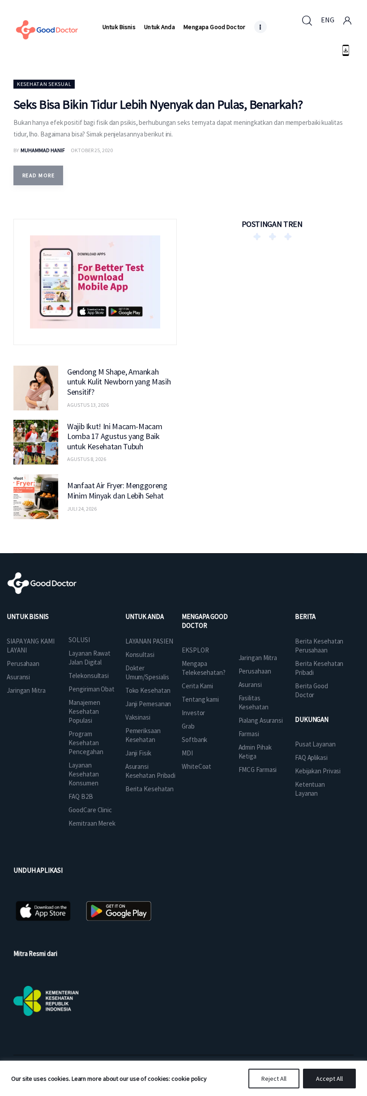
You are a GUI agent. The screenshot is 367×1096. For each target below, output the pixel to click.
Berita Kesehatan (149, 789)
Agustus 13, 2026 (88, 404)
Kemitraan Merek (91, 823)
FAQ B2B (80, 796)
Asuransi (18, 677)
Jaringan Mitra (26, 690)
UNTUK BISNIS (28, 616)
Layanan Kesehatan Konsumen (83, 774)
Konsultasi (139, 654)
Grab (188, 726)
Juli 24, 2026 (82, 508)
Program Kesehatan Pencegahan (85, 742)
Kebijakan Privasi (318, 771)
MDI (187, 753)
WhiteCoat (196, 766)
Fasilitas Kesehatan (254, 702)
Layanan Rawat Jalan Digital (89, 657)
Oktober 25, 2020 (92, 150)
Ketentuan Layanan (310, 788)
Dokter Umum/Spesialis (147, 672)
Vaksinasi (137, 717)
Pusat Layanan (315, 744)
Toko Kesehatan (148, 690)
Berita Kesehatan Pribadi (319, 668)
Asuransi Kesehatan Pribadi (150, 771)
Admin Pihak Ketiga (255, 751)
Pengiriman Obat (91, 689)
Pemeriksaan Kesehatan (143, 735)
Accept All (329, 1079)
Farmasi (249, 733)
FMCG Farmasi (258, 769)
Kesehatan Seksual (44, 84)
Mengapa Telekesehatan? (204, 668)
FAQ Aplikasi (311, 757)
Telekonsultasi (88, 675)
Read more (38, 175)
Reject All (273, 1079)
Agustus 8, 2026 (86, 459)
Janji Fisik (138, 753)
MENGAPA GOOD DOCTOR (205, 621)
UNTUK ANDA (144, 616)
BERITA (305, 616)
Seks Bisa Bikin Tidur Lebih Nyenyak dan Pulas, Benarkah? (158, 104)
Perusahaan (23, 663)
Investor (193, 712)
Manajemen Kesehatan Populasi (84, 711)
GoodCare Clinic (90, 810)
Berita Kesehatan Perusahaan (319, 645)
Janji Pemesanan (148, 703)
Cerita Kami (197, 686)
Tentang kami (200, 699)
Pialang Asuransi (261, 720)
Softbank (194, 739)
